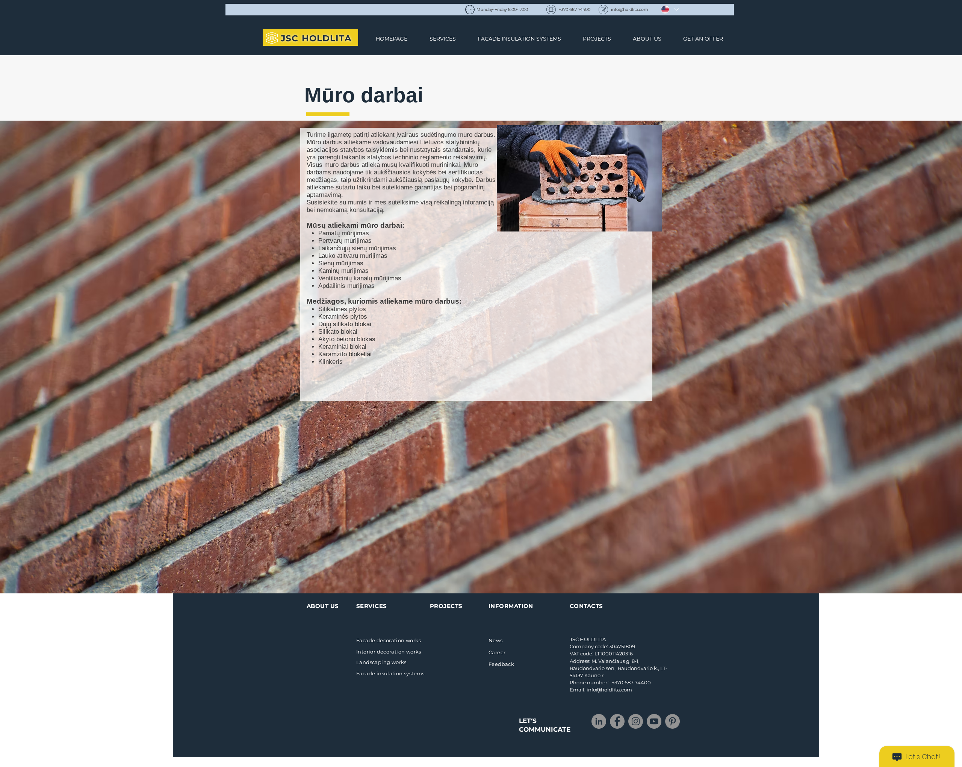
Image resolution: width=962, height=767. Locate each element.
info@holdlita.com (629, 9)
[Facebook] (617, 721)
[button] (579, 178)
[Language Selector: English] (670, 9)
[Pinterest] (672, 721)
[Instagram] (635, 721)
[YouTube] (654, 721)
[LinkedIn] (598, 721)
